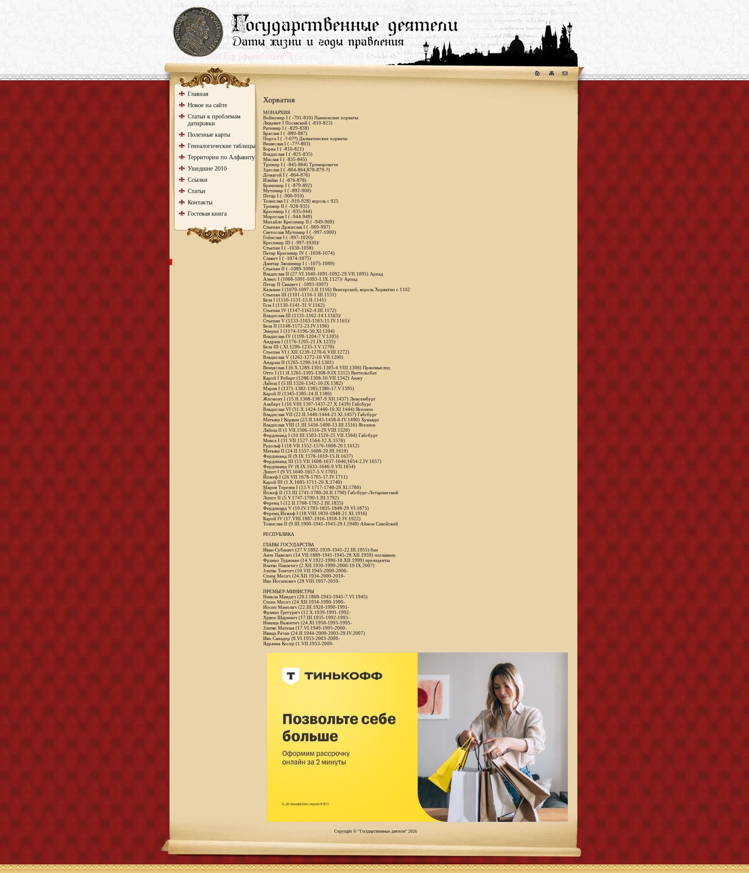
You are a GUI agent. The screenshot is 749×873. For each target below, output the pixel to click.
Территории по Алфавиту (221, 157)
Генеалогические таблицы (221, 146)
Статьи (196, 191)
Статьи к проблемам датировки (214, 120)
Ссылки (198, 180)
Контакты (200, 202)
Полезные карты (209, 134)
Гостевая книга (207, 213)
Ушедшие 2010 (207, 168)
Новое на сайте (207, 105)
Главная (198, 94)
